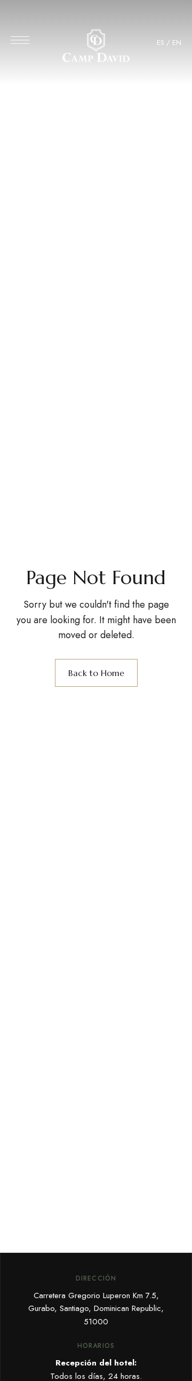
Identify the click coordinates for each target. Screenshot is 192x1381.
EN (176, 42)
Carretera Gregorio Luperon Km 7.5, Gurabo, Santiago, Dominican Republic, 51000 (96, 1309)
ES (160, 42)
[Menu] (20, 40)
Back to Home (96, 673)
